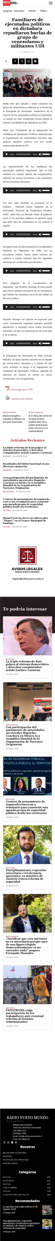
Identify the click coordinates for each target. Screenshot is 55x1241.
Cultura (6, 527)
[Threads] (15, 1142)
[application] (27, 154)
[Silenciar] (40, 154)
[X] (22, 61)
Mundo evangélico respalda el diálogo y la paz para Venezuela (14, 418)
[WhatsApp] (29, 61)
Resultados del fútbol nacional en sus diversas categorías (26, 465)
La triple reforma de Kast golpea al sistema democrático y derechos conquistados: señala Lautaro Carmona (27, 450)
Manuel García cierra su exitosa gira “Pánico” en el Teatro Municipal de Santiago (25, 521)
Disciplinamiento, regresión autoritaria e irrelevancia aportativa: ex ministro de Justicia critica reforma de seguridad (26, 876)
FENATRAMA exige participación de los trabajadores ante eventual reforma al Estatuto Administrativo (25, 1016)
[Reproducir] (6, 154)
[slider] (46, 154)
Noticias (32, 11)
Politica (43, 11)
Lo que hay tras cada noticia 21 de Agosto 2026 (20, 1208)
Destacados (19, 11)
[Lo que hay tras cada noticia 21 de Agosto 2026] (47, 1210)
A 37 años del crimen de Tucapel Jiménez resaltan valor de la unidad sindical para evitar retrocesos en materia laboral (40, 423)
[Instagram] (8, 1142)
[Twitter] (4, 1142)
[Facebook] (15, 61)
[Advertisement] (27, 1057)
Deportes (7, 470)
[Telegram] (35, 61)
